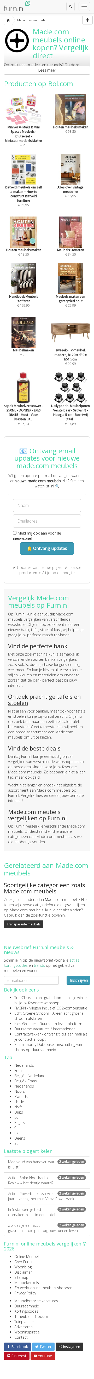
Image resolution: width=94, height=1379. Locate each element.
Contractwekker (27, 1034)
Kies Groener (25, 1023)
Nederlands (24, 1065)
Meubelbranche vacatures (36, 1300)
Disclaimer (23, 1272)
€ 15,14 (23, 415)
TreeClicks (22, 997)
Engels (19, 1122)
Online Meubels (27, 1256)
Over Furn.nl (24, 1261)
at (16, 1143)
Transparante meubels (23, 924)
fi (15, 1127)
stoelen (18, 703)
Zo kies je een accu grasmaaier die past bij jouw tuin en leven (46, 1228)
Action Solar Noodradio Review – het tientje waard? (46, 1180)
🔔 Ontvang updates (47, 548)
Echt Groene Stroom (31, 1013)
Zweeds (21, 1096)
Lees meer (47, 70)
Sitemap (21, 1277)
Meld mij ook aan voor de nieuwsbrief (37, 536)
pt (16, 1117)
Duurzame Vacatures (32, 1028)
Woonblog (23, 1266)
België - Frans (25, 1080)
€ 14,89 (70, 415)
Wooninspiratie (27, 1332)
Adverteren (23, 1326)
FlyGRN (20, 1008)
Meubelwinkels (26, 1282)
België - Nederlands (30, 1075)
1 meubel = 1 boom (31, 1316)
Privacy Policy (25, 1293)
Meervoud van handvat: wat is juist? (46, 1164)
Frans (19, 1070)
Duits (18, 1112)
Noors (19, 1091)
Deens (19, 1138)
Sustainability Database (34, 1044)
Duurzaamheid (26, 1306)
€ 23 (23, 136)
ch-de (19, 1101)
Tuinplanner (24, 1321)
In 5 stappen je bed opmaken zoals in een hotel (46, 1212)
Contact (21, 1337)
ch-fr (18, 1106)
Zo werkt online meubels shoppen (43, 1287)
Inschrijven (79, 980)
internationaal (64, 1028)
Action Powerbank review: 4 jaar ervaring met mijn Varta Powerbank (46, 1196)
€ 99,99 (71, 357)
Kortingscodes (26, 1311)
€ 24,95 (23, 196)
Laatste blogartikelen (28, 1151)
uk (16, 1132)
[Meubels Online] (8, 20)
